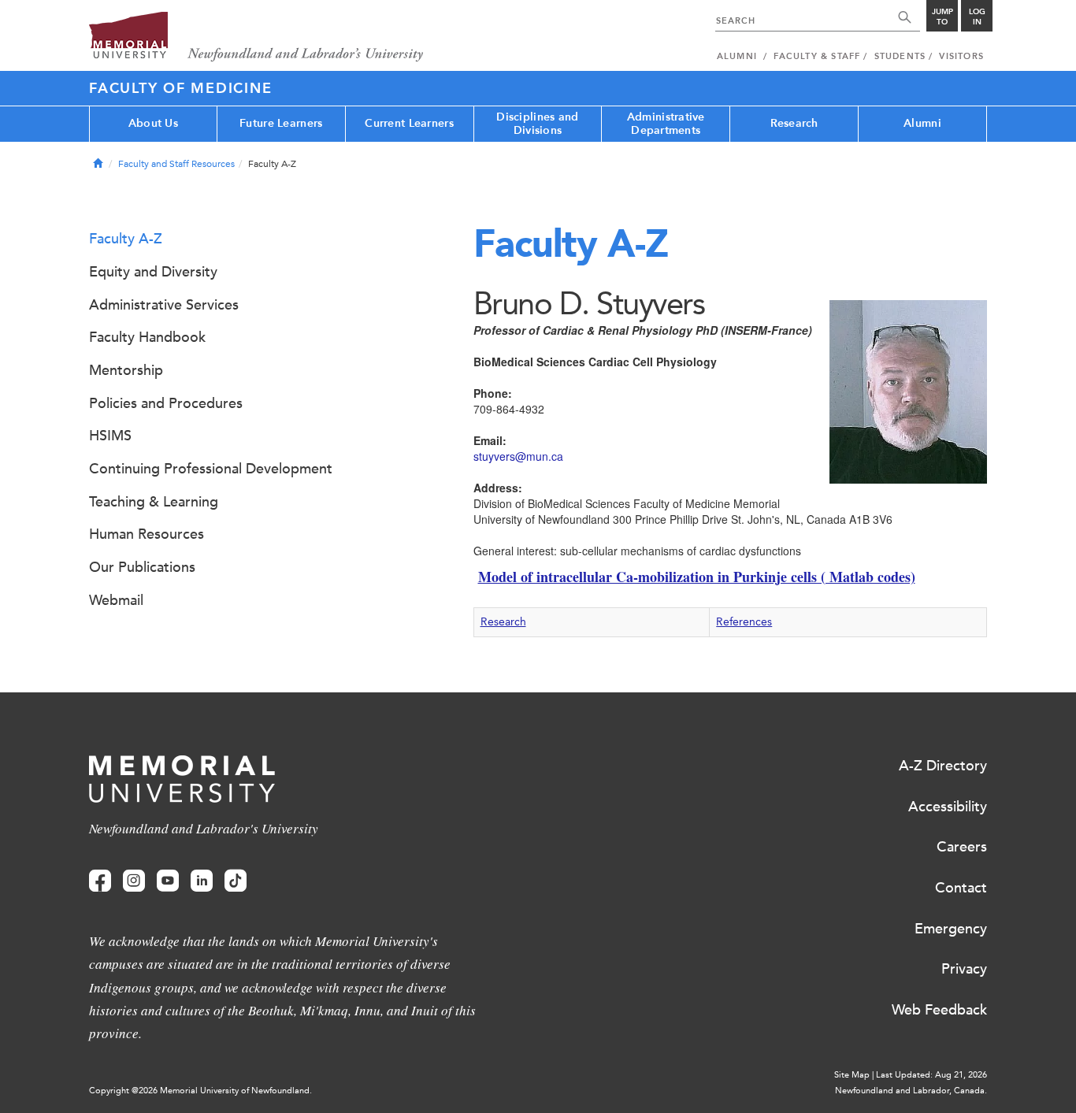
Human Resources (146, 534)
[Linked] (202, 881)
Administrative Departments (666, 123)
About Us (153, 123)
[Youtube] (168, 881)
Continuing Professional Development (210, 468)
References (744, 622)
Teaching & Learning (153, 501)
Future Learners (280, 123)
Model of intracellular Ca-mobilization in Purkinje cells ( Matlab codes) (696, 576)
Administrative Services (164, 304)
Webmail (116, 600)
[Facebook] (100, 881)
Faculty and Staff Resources (176, 163)
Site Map (852, 1075)
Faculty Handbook (147, 337)
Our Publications (142, 567)
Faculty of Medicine (180, 88)
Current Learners (409, 123)
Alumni (922, 123)
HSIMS (110, 435)
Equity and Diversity (153, 271)
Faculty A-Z (125, 238)
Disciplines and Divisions (537, 123)
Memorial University (256, 37)
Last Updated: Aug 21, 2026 (931, 1075)
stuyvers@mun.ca (518, 456)
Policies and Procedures (166, 403)
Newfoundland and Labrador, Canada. (911, 1090)
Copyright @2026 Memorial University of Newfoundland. (200, 1090)
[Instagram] (134, 881)
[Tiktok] (235, 881)
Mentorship (126, 370)
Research (794, 123)
